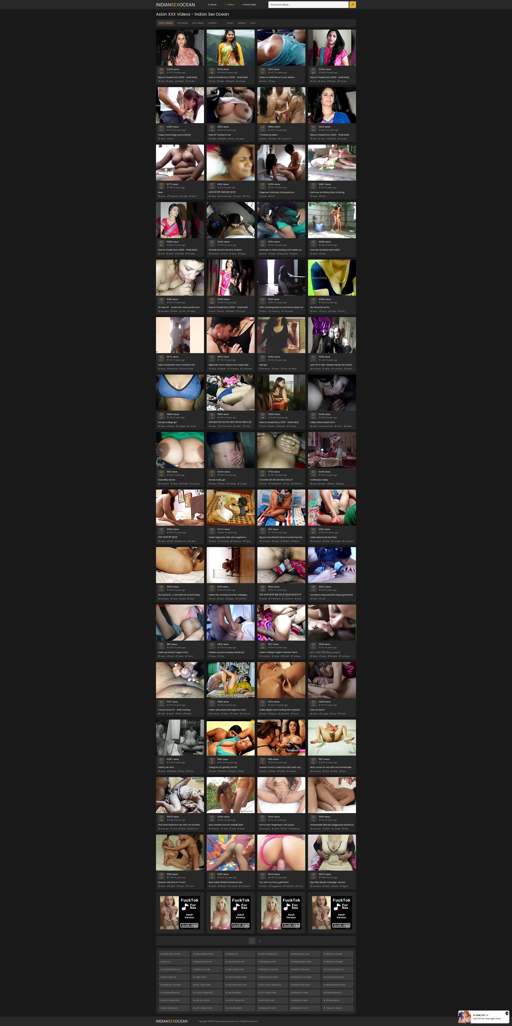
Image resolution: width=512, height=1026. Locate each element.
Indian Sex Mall (300, 1000)
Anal (163, 81)
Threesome (286, 138)
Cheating (275, 311)
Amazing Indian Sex (171, 969)
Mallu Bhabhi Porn (204, 954)
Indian (241, 138)
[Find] (352, 4)
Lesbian (292, 771)
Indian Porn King (301, 969)
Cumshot (338, 368)
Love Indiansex (234, 1008)
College (181, 426)
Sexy (343, 311)
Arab (163, 713)
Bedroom (194, 828)
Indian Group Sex (203, 961)
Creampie (288, 311)
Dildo (192, 598)
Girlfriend (298, 483)
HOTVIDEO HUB (267, 1000)
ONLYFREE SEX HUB (235, 961)
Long (252, 23)
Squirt (182, 886)
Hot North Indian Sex (270, 985)
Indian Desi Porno (269, 977)
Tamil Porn (200, 977)
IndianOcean (175, 4)
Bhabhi (181, 81)
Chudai (191, 81)
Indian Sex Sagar (333, 954)
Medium (241, 23)
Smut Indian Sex (170, 1008)
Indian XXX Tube (202, 969)
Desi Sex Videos (202, 1000)
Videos (230, 4)
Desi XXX (166, 961)
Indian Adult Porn (171, 954)
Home (213, 4)
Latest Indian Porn (236, 977)
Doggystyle (276, 886)
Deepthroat (276, 483)
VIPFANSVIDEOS (332, 1000)
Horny (324, 311)
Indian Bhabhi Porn (302, 961)
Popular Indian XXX (334, 969)
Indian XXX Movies (269, 969)
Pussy (247, 196)
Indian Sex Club (267, 1008)
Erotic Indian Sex (170, 1000)
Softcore (246, 713)
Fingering (174, 196)
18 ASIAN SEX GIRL (268, 961)
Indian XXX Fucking (302, 977)
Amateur (215, 253)
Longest (212, 23)
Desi (273, 81)
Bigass (243, 253)
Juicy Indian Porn (203, 1008)
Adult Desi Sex (169, 977)
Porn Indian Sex (333, 992)
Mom (194, 196)
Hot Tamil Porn (268, 992)
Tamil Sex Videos (333, 1008)
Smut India (250, 4)
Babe (273, 253)
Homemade (225, 196)
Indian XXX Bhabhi (334, 961)
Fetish (349, 368)
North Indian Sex (268, 954)
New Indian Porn (235, 969)
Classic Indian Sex (204, 992)
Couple (192, 426)
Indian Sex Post (300, 1008)
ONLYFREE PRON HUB (236, 985)
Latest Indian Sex (235, 1000)
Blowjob (333, 656)
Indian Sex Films (300, 992)
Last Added (198, 23)
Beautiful (284, 253)
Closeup (196, 483)
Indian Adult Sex (301, 954)
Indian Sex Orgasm (171, 985)
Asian (171, 81)
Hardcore (174, 368)
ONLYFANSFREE (234, 992)
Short (230, 23)
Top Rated (182, 23)
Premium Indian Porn (335, 985)
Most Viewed (165, 23)
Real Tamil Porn (203, 985)
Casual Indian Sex (171, 992)
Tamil (190, 656)
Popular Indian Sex (334, 977)
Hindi (172, 656)
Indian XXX (232, 954)
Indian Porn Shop (301, 985)
